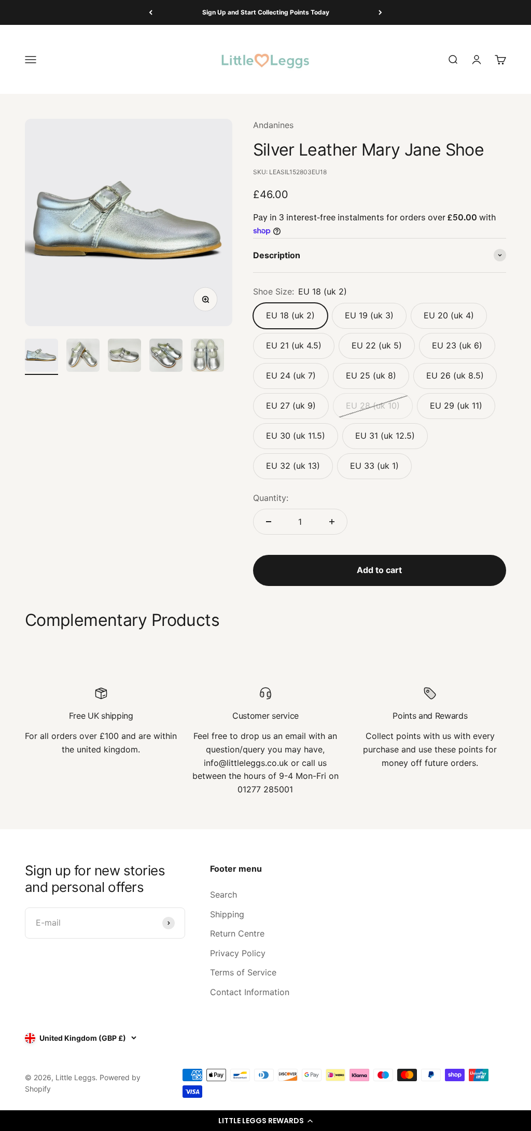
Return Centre (237, 933)
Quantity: (270, 498)
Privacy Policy (238, 953)
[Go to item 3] (124, 357)
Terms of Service (243, 972)
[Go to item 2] (83, 357)
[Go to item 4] (166, 357)
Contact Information (249, 992)
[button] (265, 1120)
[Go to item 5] (207, 357)
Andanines (273, 125)
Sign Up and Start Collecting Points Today (265, 12)
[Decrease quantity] (269, 521)
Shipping (227, 914)
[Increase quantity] (332, 521)
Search (223, 894)
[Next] (380, 12)
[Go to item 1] (41, 357)
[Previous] (150, 12)
